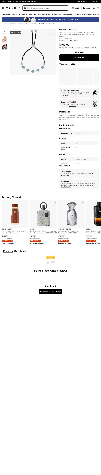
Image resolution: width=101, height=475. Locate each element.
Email (70, 185)
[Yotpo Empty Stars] (63, 41)
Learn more (64, 95)
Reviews (8, 251)
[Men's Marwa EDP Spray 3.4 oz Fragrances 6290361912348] (83, 202)
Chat (75, 185)
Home (3, 24)
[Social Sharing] (48, 32)
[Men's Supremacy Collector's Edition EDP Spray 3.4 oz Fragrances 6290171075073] (54, 202)
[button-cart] (98, 8)
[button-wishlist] (94, 8)
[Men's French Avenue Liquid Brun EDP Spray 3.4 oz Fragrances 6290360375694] (26, 202)
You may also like (67, 64)
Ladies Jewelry (16, 24)
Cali (23, 24)
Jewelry (8, 24)
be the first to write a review (50, 292)
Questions (20, 251)
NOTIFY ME (79, 57)
